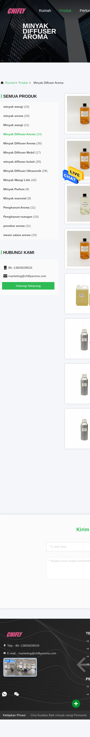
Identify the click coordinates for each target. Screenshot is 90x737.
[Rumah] (16, 10)
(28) (25, 170)
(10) (16, 106)
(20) (22, 161)
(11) (16, 125)
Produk (65, 11)
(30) (22, 143)
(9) (16, 189)
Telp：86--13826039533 (22, 645)
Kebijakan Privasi (14, 715)
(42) (20, 180)
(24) (22, 134)
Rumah (45, 11)
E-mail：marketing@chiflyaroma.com (31, 653)
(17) (22, 152)
